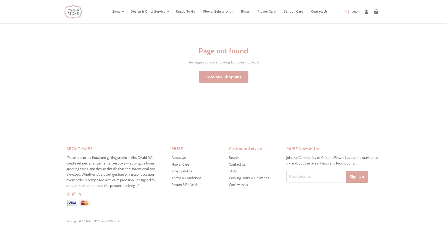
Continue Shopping (224, 77)
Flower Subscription (218, 11)
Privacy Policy (182, 171)
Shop (116, 11)
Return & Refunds (185, 185)
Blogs (245, 11)
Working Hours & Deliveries (249, 178)
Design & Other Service (148, 11)
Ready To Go (185, 11)
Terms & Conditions (186, 178)
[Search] (347, 12)
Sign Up (356, 176)
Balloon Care (293, 11)
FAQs (233, 171)
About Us (179, 158)
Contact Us (319, 11)
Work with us (238, 185)
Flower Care (267, 11)
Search (234, 158)
